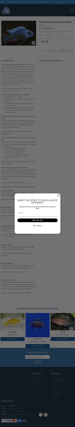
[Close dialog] (58, 195)
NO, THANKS (37, 225)
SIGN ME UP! (37, 220)
